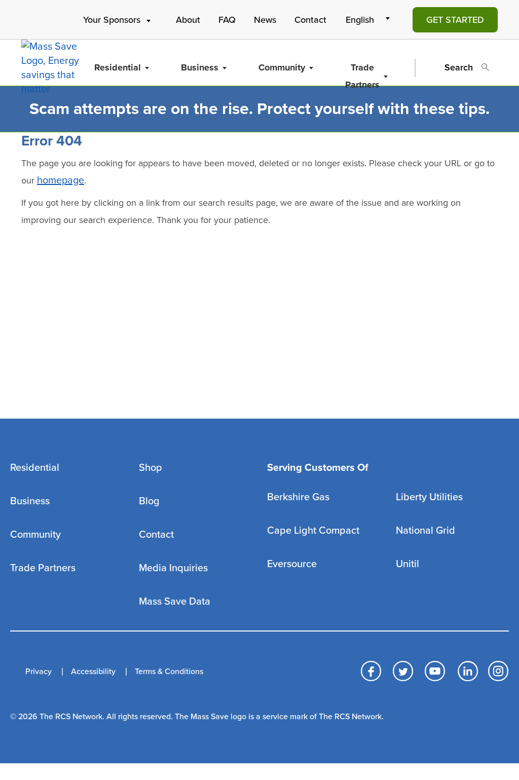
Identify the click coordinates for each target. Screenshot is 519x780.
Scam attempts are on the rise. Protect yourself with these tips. (259, 109)
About (188, 19)
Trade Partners (362, 76)
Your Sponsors (111, 19)
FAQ (227, 19)
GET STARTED (455, 19)
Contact (310, 19)
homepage (60, 180)
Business (199, 67)
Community (281, 67)
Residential (117, 67)
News (265, 19)
